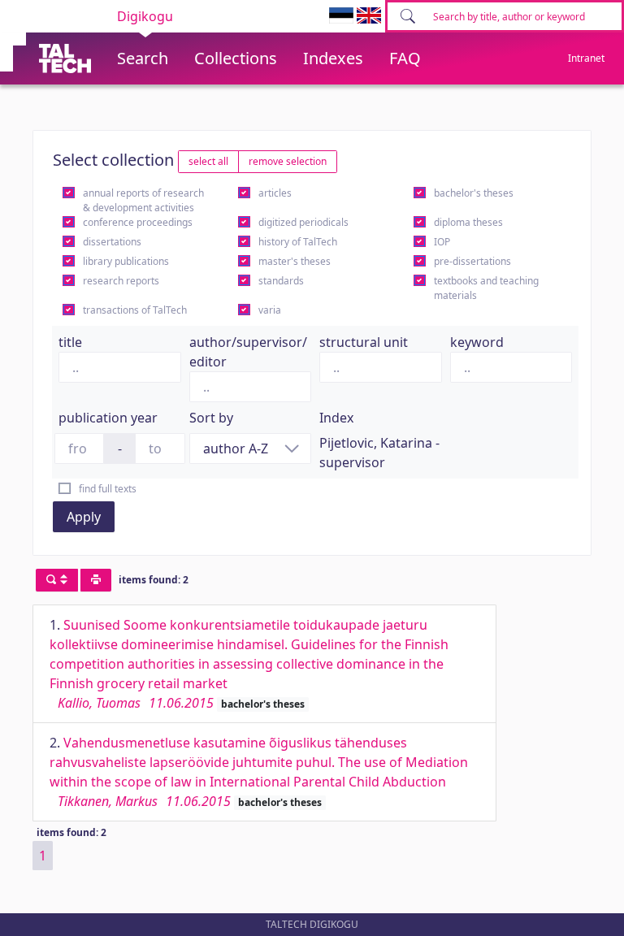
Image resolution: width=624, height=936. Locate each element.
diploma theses (468, 222)
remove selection (288, 161)
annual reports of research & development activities (143, 200)
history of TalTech (297, 242)
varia (269, 310)
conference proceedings (138, 222)
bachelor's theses (474, 193)
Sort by (211, 418)
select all (208, 161)
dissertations (112, 242)
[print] (95, 580)
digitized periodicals (303, 222)
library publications (126, 261)
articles (275, 193)
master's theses (294, 261)
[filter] (57, 580)
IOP (442, 242)
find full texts (107, 489)
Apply (84, 517)
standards (281, 281)
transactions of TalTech (135, 310)
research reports (121, 281)
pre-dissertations (472, 261)
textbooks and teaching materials (486, 288)
